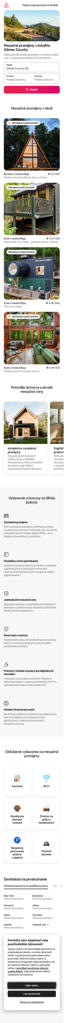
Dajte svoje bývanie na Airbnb (40, 5)
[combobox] (31, 68)
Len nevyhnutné (31, 993)
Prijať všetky (31, 985)
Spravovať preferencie (32, 1002)
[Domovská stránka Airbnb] (6, 5)
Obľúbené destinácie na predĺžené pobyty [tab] (26, 885)
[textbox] (17, 80)
